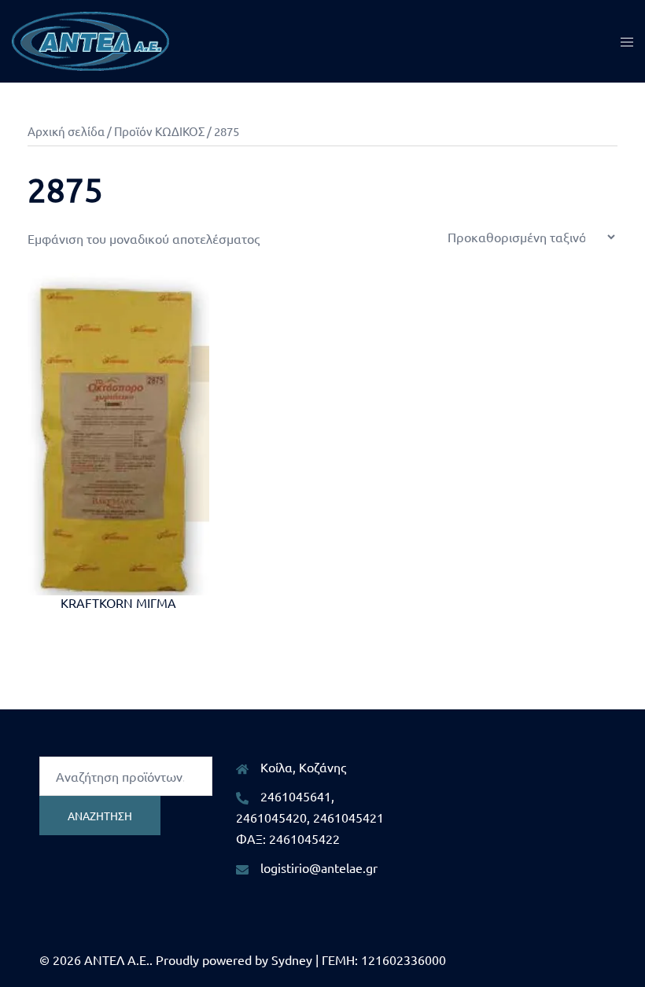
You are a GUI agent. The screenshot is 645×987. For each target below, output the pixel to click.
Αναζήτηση (100, 815)
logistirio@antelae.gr (319, 867)
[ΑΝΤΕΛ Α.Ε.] (90, 39)
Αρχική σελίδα (66, 130)
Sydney (291, 959)
